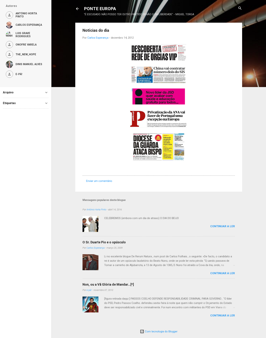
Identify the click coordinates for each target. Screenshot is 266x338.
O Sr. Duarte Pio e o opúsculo (104, 242)
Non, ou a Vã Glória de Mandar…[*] (108, 284)
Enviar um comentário (99, 181)
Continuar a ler (222, 226)
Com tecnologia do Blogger (161, 331)
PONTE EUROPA (100, 8)
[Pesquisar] (240, 8)
